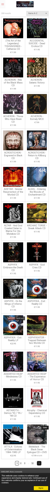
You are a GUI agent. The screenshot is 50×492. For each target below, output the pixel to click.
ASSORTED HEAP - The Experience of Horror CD (36, 377)
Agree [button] (41, 488)
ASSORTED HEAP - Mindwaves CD (13, 375)
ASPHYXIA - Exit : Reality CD (37, 302)
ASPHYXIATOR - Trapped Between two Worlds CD (37, 340)
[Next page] (39, 463)
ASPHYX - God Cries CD (37, 266)
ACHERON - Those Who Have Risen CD (13, 119)
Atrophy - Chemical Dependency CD (37, 412)
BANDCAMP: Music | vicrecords (11, 471)
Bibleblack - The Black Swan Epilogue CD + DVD (37, 449)
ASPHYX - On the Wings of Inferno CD (13, 304)
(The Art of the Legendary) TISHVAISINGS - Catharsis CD (13, 44)
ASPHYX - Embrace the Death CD (13, 267)
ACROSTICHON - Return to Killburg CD (37, 155)
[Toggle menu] (2, 4)
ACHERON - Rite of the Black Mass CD (13, 83)
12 (32, 463)
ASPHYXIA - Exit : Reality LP (13, 339)
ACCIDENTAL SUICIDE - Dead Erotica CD (37, 43)
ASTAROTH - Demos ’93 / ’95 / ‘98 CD (13, 413)
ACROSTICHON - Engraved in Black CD (13, 155)
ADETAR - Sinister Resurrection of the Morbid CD (13, 192)
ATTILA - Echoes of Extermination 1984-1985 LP (13, 449)
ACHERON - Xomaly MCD (37, 117)
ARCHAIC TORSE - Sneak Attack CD (37, 227)
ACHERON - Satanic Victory (37, 81)
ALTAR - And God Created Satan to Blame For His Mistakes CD (13, 229)
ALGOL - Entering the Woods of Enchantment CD (37, 192)
